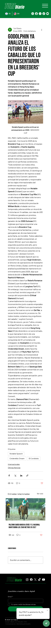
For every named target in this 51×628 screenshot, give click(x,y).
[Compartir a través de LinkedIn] (21, 475)
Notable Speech (16, 454)
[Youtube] (47, 13)
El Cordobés (34, 458)
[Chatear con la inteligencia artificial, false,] (46, 623)
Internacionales (14, 464)
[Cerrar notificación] (47, 610)
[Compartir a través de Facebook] (9, 475)
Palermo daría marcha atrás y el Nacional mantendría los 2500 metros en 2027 (24, 526)
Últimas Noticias (14, 468)
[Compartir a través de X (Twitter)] (15, 475)
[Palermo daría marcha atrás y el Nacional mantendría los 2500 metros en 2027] (25, 509)
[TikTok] (43, 13)
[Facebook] (36, 13)
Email (10, 597)
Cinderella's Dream (17, 458)
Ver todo (40, 494)
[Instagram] (32, 13)
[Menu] (45, 5)
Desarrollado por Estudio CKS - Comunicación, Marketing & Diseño (18, 623)
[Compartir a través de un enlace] (27, 475)
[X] (40, 13)
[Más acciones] (41, 29)
